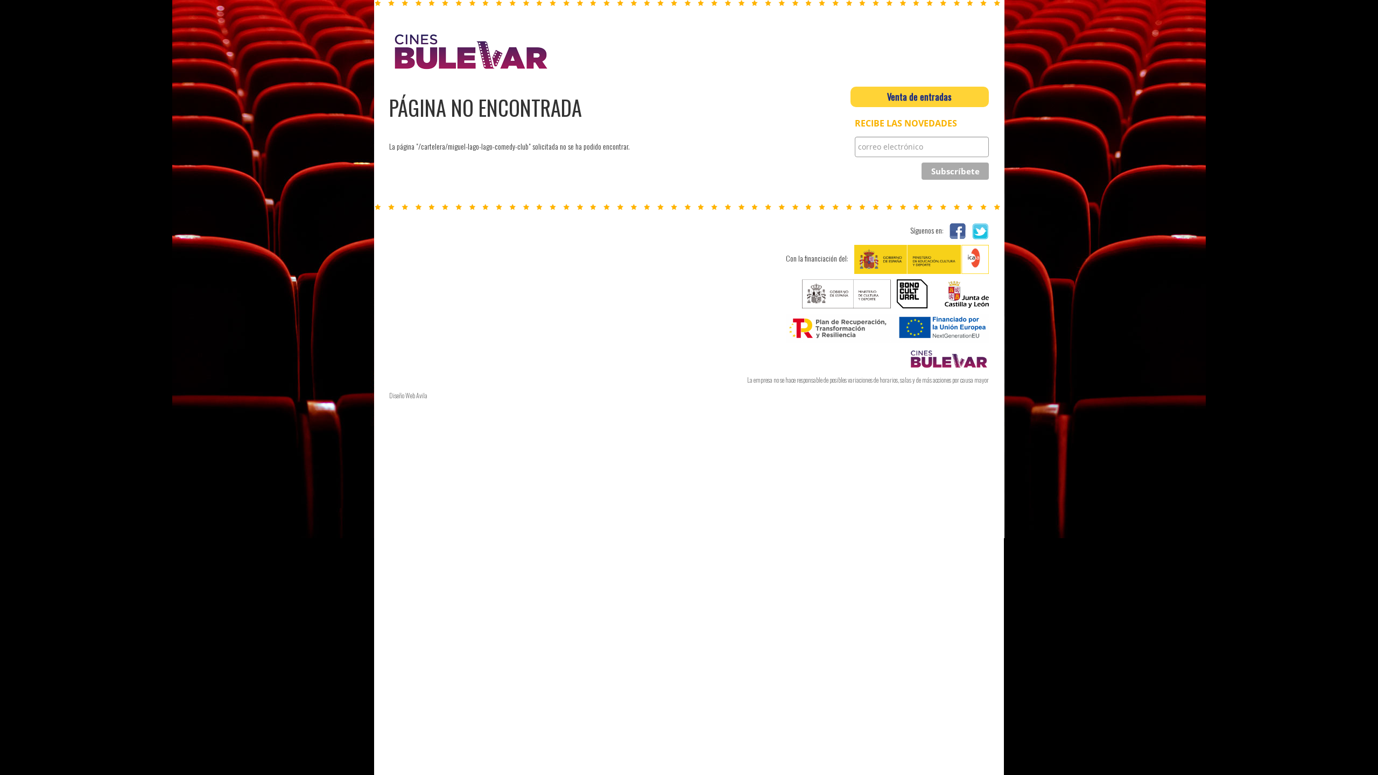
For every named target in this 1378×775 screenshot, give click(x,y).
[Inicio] (470, 51)
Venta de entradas (919, 96)
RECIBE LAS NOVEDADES (906, 123)
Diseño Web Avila (408, 395)
